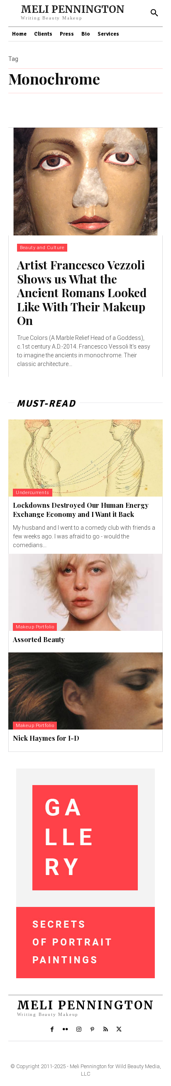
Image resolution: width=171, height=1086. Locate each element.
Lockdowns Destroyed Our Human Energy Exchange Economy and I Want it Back (81, 510)
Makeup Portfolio (35, 627)
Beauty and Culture (42, 247)
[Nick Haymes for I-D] (85, 691)
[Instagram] (78, 1029)
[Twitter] (119, 1029)
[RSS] (105, 1029)
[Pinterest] (92, 1029)
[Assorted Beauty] (85, 592)
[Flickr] (65, 1029)
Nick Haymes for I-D (46, 738)
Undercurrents (32, 492)
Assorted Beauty (39, 639)
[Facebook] (51, 1029)
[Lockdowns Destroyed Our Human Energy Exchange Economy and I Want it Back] (85, 458)
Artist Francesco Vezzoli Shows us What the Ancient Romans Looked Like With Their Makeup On (82, 292)
